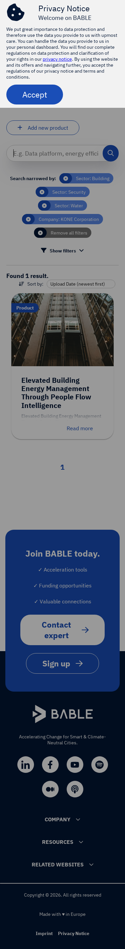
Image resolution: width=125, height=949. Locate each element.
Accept (34, 94)
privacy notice (57, 59)
